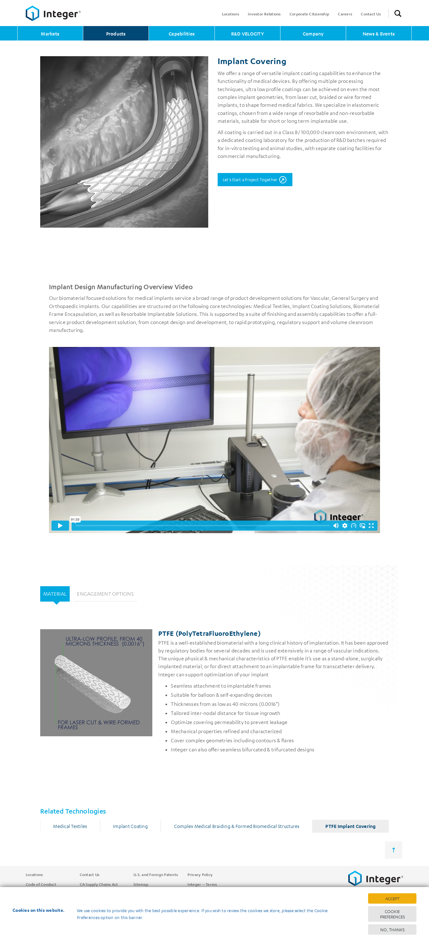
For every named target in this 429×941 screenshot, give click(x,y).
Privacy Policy (200, 874)
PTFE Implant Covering (350, 826)
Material (55, 594)
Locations (230, 13)
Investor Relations (264, 13)
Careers (345, 13)
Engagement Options (105, 594)
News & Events (379, 33)
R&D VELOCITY (247, 33)
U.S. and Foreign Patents (155, 874)
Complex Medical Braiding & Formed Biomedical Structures (237, 826)
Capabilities (182, 33)
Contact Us (371, 13)
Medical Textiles (70, 826)
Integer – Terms (202, 884)
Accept (392, 898)
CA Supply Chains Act (99, 884)
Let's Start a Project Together (250, 179)
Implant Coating (130, 826)
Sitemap (140, 884)
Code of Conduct (41, 884)
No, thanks (392, 929)
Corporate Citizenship (309, 13)
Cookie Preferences (392, 914)
